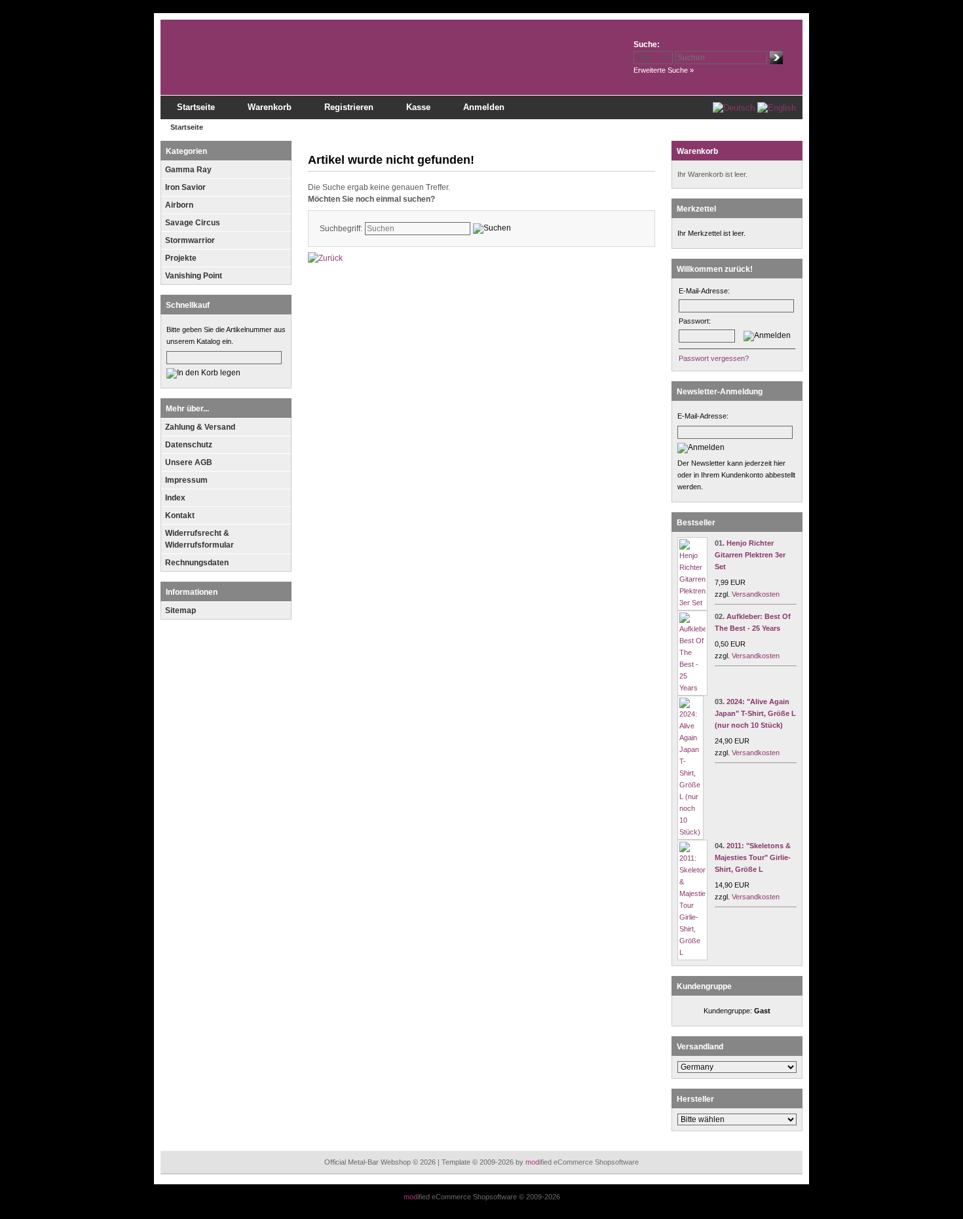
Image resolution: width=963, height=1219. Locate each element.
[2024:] (690, 832)
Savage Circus (192, 222)
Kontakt (180, 515)
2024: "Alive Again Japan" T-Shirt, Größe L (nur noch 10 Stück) (755, 713)
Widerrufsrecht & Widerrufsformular (199, 539)
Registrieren (348, 107)
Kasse (418, 107)
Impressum (186, 480)
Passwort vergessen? (714, 358)
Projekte (181, 258)
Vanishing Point (193, 275)
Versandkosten (756, 594)
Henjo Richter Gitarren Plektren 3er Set (750, 555)
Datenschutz (188, 444)
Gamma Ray (188, 169)
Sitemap (180, 610)
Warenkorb (270, 107)
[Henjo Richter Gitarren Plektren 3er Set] (692, 603)
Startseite (196, 107)
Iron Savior (185, 187)
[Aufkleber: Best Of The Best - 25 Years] (692, 688)
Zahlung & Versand (200, 427)
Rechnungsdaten (197, 562)
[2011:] (692, 952)
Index (175, 497)
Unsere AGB (188, 462)
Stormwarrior (190, 240)
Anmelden (483, 107)
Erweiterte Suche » (663, 70)
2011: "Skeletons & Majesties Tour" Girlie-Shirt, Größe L (753, 857)
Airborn (179, 205)
